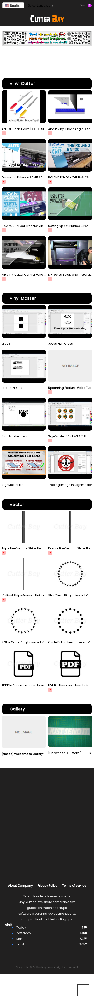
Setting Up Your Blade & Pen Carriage (70, 226)
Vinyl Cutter (22, 83)
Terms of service (74, 886)
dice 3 (6, 344)
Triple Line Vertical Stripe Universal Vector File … (24, 548)
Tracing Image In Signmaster (70, 485)
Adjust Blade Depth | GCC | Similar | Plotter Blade (24, 129)
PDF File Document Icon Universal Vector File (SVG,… (24, 685)
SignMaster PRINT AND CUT (67, 436)
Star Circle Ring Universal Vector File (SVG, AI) (70, 595)
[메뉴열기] (7, 18)
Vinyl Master (23, 298)
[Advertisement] (47, 59)
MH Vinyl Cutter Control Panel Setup (24, 275)
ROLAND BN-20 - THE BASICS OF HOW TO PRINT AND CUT (70, 177)
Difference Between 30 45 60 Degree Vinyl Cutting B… (24, 177)
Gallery (17, 709)
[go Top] (83, 990)
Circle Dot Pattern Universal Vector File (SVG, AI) (70, 642)
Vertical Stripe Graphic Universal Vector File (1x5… (24, 595)
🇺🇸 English (13, 5)
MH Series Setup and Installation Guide (70, 275)
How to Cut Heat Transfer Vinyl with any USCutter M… (24, 226)
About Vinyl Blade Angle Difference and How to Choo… (70, 129)
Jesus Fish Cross (60, 344)
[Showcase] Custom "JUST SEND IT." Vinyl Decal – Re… (70, 753)
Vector (17, 504)
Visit (85, 5)
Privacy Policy (47, 886)
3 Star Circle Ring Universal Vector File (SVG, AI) (24, 642)
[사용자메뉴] (87, 18)
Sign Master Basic (15, 436)
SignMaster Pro (12, 485)
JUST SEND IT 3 (12, 388)
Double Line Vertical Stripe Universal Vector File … (70, 548)
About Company (20, 886)
